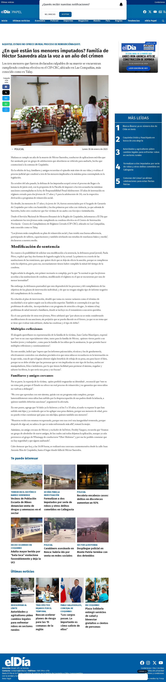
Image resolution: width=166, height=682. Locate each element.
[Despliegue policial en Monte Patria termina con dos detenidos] (93, 530)
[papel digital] (160, 11)
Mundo (97, 20)
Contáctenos (160, 2)
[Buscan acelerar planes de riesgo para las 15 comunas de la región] (47, 590)
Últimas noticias (7, 2)
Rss (154, 668)
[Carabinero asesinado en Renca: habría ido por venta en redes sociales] (59, 530)
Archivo (161, 668)
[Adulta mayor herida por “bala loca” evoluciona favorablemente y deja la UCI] (26, 530)
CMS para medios (149, 678)
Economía (40, 20)
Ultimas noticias (21, 20)
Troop (161, 678)
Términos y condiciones (154, 673)
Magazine (83, 20)
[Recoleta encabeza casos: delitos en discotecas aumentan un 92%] (93, 477)
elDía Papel (151, 20)
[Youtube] (155, 11)
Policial (54, 20)
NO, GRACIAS (50, 14)
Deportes (68, 20)
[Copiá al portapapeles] (6, 109)
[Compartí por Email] (6, 98)
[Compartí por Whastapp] (6, 104)
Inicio (4, 20)
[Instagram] (148, 663)
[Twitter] (149, 11)
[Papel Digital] (11, 11)
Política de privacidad (155, 671)
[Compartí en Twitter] (6, 92)
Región (118, 20)
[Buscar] (163, 21)
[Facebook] (144, 11)
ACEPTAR (65, 14)
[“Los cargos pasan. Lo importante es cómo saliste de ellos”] (72, 590)
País (108, 20)
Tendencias (134, 20)
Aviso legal (6, 678)
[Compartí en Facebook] (6, 86)
